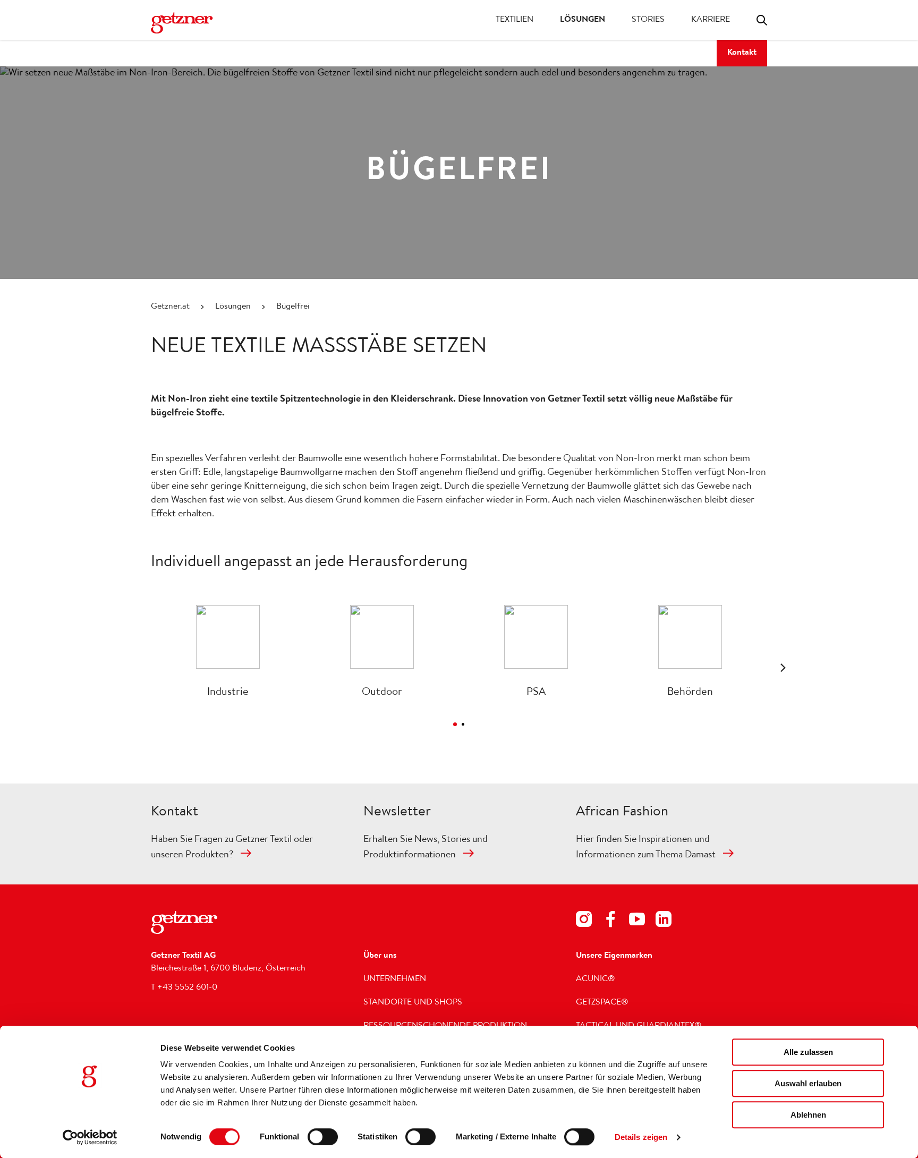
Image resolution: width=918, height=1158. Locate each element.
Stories (648, 20)
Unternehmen (394, 979)
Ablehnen (808, 1114)
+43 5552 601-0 (187, 988)
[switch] (323, 1136)
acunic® (595, 979)
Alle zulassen (808, 1052)
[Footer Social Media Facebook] (610, 921)
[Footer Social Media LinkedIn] (664, 921)
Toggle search (761, 20)
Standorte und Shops (412, 1003)
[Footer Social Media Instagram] (584, 921)
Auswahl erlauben (808, 1083)
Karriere (710, 20)
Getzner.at (170, 307)
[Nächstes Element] (783, 667)
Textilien (514, 20)
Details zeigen (641, 1137)
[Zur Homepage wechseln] (193, 22)
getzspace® (602, 1003)
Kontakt (741, 53)
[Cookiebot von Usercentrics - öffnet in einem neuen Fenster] (90, 1137)
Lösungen (582, 20)
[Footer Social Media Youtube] (637, 921)
